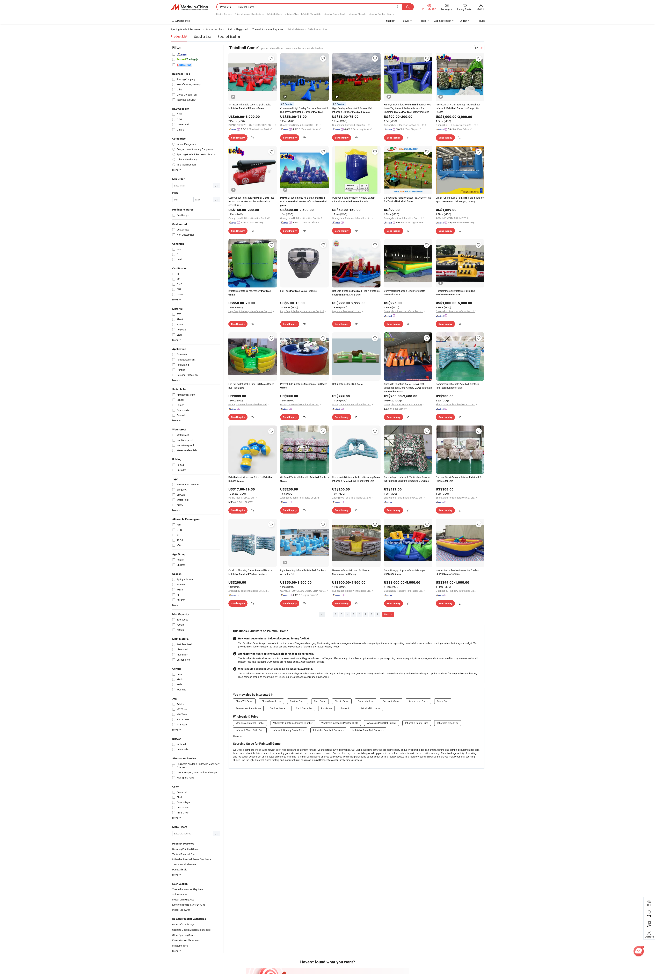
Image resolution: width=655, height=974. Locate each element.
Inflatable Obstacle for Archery (249, 292)
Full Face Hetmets (298, 290)
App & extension (442, 20)
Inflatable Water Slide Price (250, 730)
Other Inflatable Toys (183, 924)
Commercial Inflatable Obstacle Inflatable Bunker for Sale (457, 385)
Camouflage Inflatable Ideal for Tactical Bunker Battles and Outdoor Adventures (251, 201)
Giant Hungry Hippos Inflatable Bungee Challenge (404, 572)
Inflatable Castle (274, 14)
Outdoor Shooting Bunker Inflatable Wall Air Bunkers (250, 572)
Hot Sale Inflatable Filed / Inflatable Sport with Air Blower (356, 292)
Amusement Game (418, 701)
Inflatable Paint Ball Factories (367, 730)
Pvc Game (326, 708)
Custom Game (297, 701)
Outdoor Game (277, 708)
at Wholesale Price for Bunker (250, 478)
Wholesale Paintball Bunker (250, 723)
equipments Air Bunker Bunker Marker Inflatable (303, 201)
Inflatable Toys (180, 945)
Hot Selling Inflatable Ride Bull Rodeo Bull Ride (251, 385)
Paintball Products (370, 708)
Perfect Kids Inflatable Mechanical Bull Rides (303, 385)
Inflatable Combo (377, 14)
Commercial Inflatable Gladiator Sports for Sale (404, 292)
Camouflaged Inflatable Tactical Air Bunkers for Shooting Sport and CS (407, 478)
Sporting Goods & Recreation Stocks (191, 929)
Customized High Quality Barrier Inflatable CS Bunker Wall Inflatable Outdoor (304, 110)
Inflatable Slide (292, 14)
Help (423, 20)
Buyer (406, 20)
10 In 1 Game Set (303, 708)
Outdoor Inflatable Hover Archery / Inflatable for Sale (353, 199)
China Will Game (244, 701)
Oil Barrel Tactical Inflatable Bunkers (304, 478)
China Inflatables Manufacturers (249, 14)
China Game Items (271, 701)
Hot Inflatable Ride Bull (347, 384)
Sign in (480, 9)
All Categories (182, 20)
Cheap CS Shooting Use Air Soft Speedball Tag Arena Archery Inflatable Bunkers (408, 387)
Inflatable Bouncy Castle (335, 14)
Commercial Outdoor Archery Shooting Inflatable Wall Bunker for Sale (356, 478)
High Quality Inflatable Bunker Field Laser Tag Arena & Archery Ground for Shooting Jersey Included (407, 108)
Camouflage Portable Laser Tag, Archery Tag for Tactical (407, 199)
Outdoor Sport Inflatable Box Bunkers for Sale (460, 478)
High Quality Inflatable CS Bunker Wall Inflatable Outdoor (352, 110)
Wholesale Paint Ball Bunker (381, 723)
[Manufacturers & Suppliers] (189, 7)
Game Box (346, 708)
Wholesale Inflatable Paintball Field (339, 723)
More (236, 736)
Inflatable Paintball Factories (328, 730)
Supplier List (202, 36)
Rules (482, 20)
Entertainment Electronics (186, 940)
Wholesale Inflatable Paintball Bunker (292, 723)
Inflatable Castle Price (416, 723)
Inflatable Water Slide (311, 14)
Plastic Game (342, 701)
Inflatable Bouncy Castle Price (288, 730)
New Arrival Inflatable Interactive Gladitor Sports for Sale (457, 572)
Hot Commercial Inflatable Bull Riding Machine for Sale (455, 292)
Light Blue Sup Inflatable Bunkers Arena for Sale (303, 572)
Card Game (320, 701)
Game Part (442, 701)
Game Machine (366, 701)
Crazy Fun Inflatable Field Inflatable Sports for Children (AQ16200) (460, 199)
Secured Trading (229, 36)
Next (387, 614)
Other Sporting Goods (183, 935)
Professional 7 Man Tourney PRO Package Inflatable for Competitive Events (458, 108)
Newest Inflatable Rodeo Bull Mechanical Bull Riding (350, 572)
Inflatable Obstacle (357, 14)
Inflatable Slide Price (447, 723)
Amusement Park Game (248, 708)
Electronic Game (391, 701)
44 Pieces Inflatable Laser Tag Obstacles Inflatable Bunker (249, 106)
